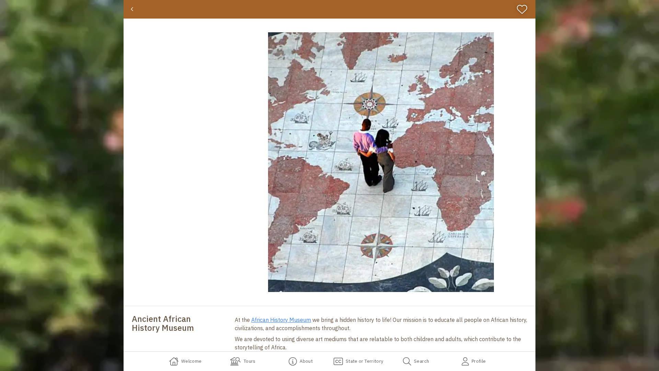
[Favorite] (525, 9)
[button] (381, 162)
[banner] (329, 9)
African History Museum (281, 319)
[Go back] (132, 9)
